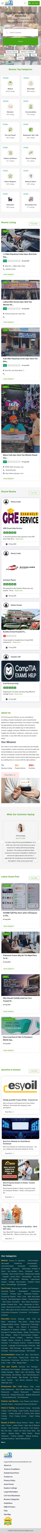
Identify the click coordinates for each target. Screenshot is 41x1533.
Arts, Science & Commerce (27, 1327)
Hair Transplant (13, 1428)
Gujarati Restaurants (21, 1392)
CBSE (28, 1319)
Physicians (16, 1268)
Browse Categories (11, 1499)
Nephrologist (26, 1268)
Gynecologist (5, 1268)
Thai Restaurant (22, 1397)
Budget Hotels (21, 1363)
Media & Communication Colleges (26, 1335)
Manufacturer (9, 55)
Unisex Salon (31, 1431)
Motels (3, 1357)
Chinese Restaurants (9, 1397)
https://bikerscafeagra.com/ (14, 473)
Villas (29, 1296)
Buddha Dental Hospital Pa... (14, 632)
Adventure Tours (32, 1380)
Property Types (15, 1294)
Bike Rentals (23, 1377)
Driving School (35, 1322)
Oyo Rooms (25, 1360)
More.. (3, 1442)
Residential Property (31, 1294)
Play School (23, 1322)
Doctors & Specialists (17, 1260)
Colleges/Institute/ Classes (10, 1324)
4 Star (14, 1363)
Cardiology (4, 1274)
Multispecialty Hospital (32, 1274)
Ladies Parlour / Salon (20, 1425)
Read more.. (20, 539)
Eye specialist (21, 1284)
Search (20, 41)
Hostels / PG (20, 1354)
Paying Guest (23, 1357)
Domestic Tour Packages (28, 1367)
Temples (20, 58)
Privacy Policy (9, 1480)
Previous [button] (1, 841)
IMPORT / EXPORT (27, 52)
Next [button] (39, 841)
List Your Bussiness (12, 1495)
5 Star (9, 1363)
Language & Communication (18, 1345)
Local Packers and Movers (29, 1401)
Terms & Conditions (12, 1469)
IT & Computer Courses (17, 1343)
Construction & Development (30, 1310)
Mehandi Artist (25, 1438)
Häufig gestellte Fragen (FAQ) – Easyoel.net (20, 1100)
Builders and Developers (30, 1288)
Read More (9, 775)
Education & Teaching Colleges (11, 1332)
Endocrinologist (33, 1260)
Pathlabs (16, 1279)
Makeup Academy (32, 1436)
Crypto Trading (23, 1411)
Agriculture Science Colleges (12, 1337)
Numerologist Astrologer (17, 1351)
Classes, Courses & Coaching (19, 1340)
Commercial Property (8, 1296)
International (12, 1322)
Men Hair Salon (6, 1431)
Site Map (7, 1514)
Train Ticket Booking (29, 1375)
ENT (10, 1279)
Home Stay (34, 1357)
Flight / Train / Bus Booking (24, 1372)
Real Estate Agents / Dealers (17, 1299)
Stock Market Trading (23, 1408)
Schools (13, 1319)
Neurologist (5, 1263)
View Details (8, 274)
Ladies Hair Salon (20, 1431)
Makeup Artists (14, 1433)
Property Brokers (34, 1299)
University (31, 1345)
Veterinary (25, 1279)
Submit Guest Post (11, 1473)
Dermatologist (32, 1263)
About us (7, 1465)
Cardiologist (33, 1266)
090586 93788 (10, 269)
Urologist (12, 1282)
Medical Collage (7, 1327)
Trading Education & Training (19, 1413)
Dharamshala (5, 1360)
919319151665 (11, 470)
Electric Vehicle (12, 52)
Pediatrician (18, 1263)
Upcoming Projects (8, 1291)
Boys (27, 1354)
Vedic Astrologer (15, 1348)
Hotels (32, 1360)
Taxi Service (20, 1380)
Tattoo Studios (27, 1433)
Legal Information (11, 1492)
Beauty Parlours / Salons (25, 1422)
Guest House (12, 1357)
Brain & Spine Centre (17, 1274)
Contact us (8, 1477)
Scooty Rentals (6, 1380)
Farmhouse (15, 1360)
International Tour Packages (10, 1369)
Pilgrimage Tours (6, 1382)
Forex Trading (12, 1411)
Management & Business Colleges (13, 1329)
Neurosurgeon (21, 1282)
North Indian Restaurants (24, 1389)
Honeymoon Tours (28, 1369)
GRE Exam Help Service (12, 528)
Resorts (36, 1354)
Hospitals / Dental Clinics (11, 1276)
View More (34, 224)
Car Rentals (34, 1377)
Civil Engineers (34, 1312)
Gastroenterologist (7, 1266)
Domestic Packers (7, 1404)
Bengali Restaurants (17, 1395)
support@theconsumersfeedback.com (17, 1462)
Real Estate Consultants (11, 1302)
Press (34, 55)
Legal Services (23, 55)
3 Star (3, 1363)
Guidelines (8, 1503)
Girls (31, 1354)
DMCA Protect (9, 1507)
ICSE (34, 1319)
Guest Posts (9, 1484)
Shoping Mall (16, 1288)
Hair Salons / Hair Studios (30, 1428)
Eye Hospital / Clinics (15, 1271)
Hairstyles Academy (7, 1438)
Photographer (23, 1291)
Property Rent (12, 1304)
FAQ (5, 1511)
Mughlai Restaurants (33, 1395)
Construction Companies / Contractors (14, 1312)
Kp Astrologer (27, 1348)
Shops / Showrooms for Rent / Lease (13, 1307)
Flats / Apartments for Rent (29, 1304)
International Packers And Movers (26, 1404)
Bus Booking (16, 1375)
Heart (36, 1271)
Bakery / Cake (28, 1386)
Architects (4, 1315)
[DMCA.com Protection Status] (8, 1521)
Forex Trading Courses (17, 1416)
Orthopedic (21, 1266)
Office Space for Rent (13, 1310)
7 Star (37, 1360)
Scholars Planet (9, 580)
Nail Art (18, 1438)
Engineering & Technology (30, 1324)
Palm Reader (31, 1351)
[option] (20, 842)
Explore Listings (10, 1488)
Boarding (21, 1319)
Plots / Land (21, 1296)
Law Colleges (33, 1329)
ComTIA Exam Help (11, 683)
